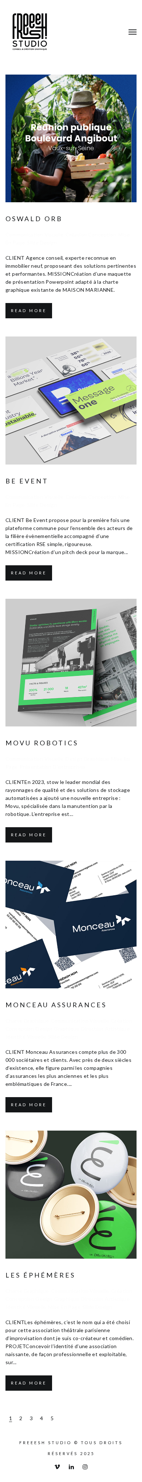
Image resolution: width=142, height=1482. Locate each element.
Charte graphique (27, 1020)
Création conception (91, 234)
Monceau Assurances (56, 1005)
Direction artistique (105, 1028)
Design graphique (87, 759)
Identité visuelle (25, 1036)
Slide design (42, 242)
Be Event (26, 481)
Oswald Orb (34, 219)
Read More (29, 310)
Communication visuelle (34, 234)
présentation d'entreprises (53, 767)
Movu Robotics (41, 743)
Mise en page (64, 1307)
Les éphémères (40, 1275)
